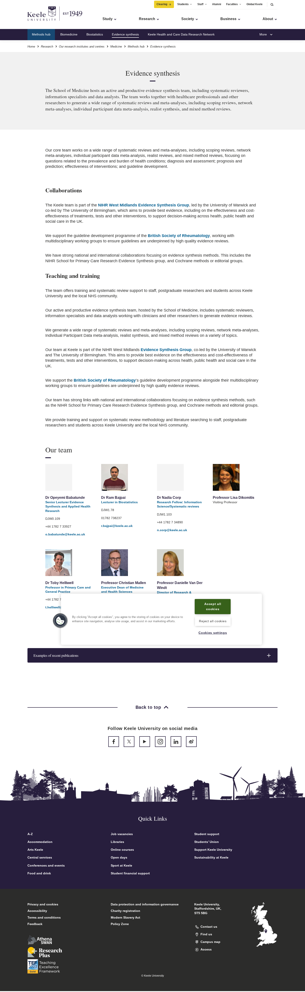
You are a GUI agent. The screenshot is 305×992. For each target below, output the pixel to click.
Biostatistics (94, 34)
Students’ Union (206, 842)
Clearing (162, 4)
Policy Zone (120, 924)
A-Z (30, 834)
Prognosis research (237, 34)
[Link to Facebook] (113, 741)
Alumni (216, 4)
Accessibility (37, 911)
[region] (161, 619)
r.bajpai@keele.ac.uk (117, 526)
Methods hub (41, 34)
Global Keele (255, 4)
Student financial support (130, 873)
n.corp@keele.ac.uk (172, 530)
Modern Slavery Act (125, 917)
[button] (272, 4)
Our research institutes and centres (81, 46)
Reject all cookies (212, 621)
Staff (200, 4)
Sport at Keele (121, 865)
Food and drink (39, 873)
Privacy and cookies (42, 904)
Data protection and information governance (145, 904)
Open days (119, 857)
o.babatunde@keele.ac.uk (65, 534)
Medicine (116, 46)
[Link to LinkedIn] (176, 741)
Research (47, 46)
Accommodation (39, 842)
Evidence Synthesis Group (166, 349)
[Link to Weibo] (191, 741)
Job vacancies (122, 834)
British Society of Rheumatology (179, 235)
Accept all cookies (212, 606)
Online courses (122, 849)
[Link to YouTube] (144, 741)
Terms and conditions (44, 917)
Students (183, 4)
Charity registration (125, 911)
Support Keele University (213, 849)
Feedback (34, 924)
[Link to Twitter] (129, 741)
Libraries (117, 842)
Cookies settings (212, 632)
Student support (206, 834)
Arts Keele (35, 849)
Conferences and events (46, 865)
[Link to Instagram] (160, 741)
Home (31, 46)
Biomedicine (68, 34)
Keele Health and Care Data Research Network (181, 34)
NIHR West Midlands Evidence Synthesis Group (143, 205)
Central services (39, 857)
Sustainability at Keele (211, 857)
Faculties (232, 4)
